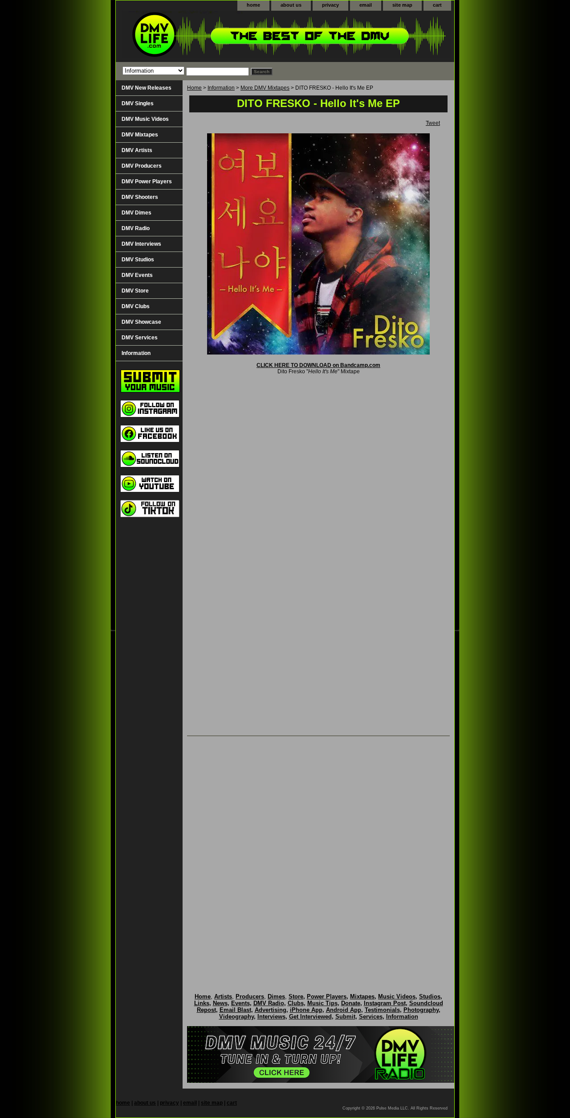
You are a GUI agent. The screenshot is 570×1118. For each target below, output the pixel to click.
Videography (236, 1016)
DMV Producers (142, 166)
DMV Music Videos (145, 119)
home (253, 5)
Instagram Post (385, 1003)
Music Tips (322, 1003)
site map (402, 5)
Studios (429, 996)
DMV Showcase (141, 322)
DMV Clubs (136, 306)
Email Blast (235, 1010)
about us (291, 5)
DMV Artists (137, 150)
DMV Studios (138, 259)
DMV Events (137, 275)
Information (221, 88)
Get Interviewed (310, 1016)
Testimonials (382, 1010)
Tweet (433, 123)
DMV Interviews (141, 244)
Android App (343, 1010)
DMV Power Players (147, 181)
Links (201, 1003)
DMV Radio (136, 228)
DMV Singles (138, 103)
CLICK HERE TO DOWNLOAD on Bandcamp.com (318, 365)
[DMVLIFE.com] (227, 36)
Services (371, 1016)
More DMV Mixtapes (264, 88)
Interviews (271, 1016)
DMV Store (135, 291)
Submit (345, 1016)
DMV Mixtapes (140, 135)
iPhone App (306, 1010)
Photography (421, 1010)
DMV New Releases (146, 88)
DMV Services (140, 337)
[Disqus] (318, 855)
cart (437, 5)
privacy (330, 5)
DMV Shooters (140, 197)
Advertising (270, 1010)
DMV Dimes (136, 213)
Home (194, 88)
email (365, 5)
